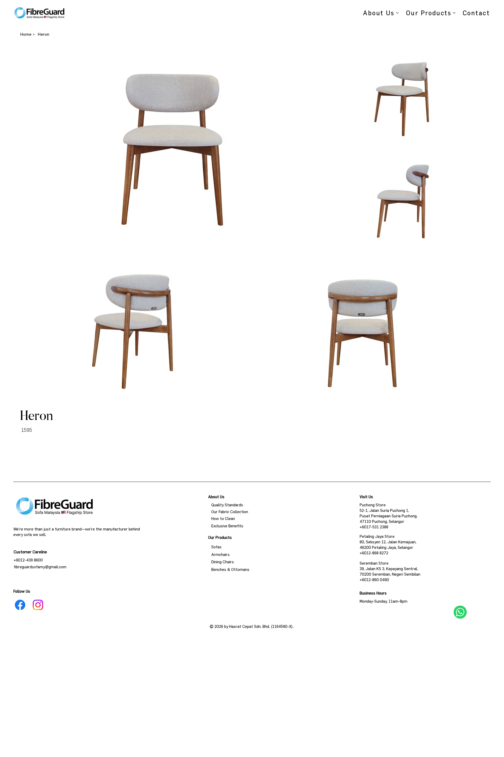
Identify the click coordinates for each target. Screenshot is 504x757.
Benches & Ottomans (228, 569)
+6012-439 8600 (28, 560)
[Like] (460, 612)
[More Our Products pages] (454, 13)
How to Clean (221, 518)
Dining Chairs (221, 562)
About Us (216, 497)
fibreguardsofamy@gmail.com (40, 567)
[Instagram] (38, 605)
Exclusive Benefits (225, 526)
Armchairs (219, 554)
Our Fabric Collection (228, 511)
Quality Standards (225, 505)
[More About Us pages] (397, 13)
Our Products (220, 537)
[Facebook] (20, 605)
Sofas (215, 547)
